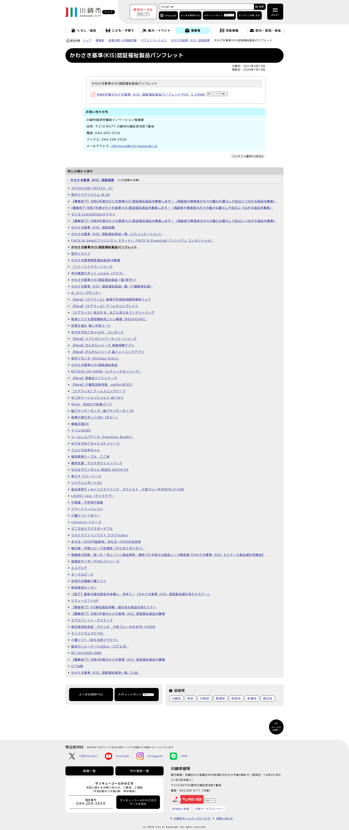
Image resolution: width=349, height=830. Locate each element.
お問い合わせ (224, 818)
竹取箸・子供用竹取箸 (87, 502)
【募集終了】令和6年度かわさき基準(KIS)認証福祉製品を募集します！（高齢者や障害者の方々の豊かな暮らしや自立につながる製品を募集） (174, 201)
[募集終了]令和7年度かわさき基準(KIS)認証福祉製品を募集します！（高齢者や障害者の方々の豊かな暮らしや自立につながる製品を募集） (172, 207)
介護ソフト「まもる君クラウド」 (95, 640)
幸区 (190, 698)
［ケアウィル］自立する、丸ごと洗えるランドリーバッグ (113, 312)
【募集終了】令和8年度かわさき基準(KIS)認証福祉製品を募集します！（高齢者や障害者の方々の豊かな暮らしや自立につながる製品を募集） (174, 221)
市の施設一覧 (139, 770)
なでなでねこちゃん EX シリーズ (95, 443)
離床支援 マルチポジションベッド (97, 463)
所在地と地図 (180, 808)
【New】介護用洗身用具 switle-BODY (102, 384)
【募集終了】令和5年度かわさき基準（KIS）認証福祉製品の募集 (118, 613)
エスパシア (79, 567)
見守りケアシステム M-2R (90, 194)
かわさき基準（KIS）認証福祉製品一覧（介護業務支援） (112, 286)
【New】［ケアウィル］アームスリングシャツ (104, 306)
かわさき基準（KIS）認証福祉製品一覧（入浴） (106, 672)
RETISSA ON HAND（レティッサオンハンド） (106, 371)
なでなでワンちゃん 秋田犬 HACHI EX (100, 469)
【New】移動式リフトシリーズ (94, 378)
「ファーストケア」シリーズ (92, 266)
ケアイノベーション (154, 40)
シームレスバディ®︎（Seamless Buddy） (102, 437)
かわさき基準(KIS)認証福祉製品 (94, 365)
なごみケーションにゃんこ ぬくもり (97, 397)
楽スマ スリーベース (86, 476)
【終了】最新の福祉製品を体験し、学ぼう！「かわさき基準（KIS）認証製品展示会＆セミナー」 (141, 594)
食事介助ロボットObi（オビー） (95, 417)
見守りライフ (81, 253)
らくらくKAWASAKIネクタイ (93, 214)
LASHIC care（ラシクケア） (93, 495)
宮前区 (236, 698)
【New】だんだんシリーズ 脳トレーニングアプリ (107, 351)
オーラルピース (82, 574)
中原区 (205, 698)
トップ (87, 40)
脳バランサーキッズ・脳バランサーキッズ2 (102, 410)
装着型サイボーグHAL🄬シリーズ (95, 561)
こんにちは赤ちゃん (85, 450)
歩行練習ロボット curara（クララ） (98, 273)
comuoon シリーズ (86, 522)
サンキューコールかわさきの (138, 802)
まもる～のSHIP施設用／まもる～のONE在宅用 (106, 541)
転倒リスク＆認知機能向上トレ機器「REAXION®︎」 (109, 319)
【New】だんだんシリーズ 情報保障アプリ (103, 345)
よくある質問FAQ (91, 694)
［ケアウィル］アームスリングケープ (98, 391)
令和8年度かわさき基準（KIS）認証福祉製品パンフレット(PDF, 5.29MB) (162, 94)
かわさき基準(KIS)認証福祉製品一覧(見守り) (103, 279)
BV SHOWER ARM (86, 653)
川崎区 (176, 698)
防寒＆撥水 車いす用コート (91, 325)
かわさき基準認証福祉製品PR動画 (95, 260)
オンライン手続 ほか (249, 15)
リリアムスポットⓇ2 (86, 482)
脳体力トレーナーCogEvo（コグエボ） (100, 646)
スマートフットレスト (87, 509)
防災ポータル (143, 11)
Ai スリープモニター (86, 293)
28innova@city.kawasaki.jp (134, 146)
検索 (261, 6)
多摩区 (252, 698)
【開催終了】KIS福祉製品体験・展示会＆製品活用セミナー (114, 607)
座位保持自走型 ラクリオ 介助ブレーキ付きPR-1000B (113, 626)
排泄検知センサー (84, 587)
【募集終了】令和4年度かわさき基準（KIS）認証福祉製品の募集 (118, 659)
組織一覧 (89, 770)
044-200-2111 (190, 790)
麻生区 (268, 698)
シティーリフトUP (84, 600)
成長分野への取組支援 (123, 40)
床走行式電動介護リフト (89, 581)
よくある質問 (190, 15)
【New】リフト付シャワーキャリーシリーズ (104, 338)
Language (171, 15)
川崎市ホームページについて (192, 818)
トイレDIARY (81, 430)
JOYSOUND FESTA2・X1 (92, 188)
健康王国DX (80, 423)
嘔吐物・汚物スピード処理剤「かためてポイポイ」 (108, 548)
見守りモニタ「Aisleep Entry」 (95, 358)
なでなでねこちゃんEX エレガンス (97, 332)
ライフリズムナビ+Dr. (87, 633)
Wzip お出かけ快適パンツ (91, 404)
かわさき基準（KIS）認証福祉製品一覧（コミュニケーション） (117, 234)
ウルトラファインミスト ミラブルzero (99, 535)
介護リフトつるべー (85, 515)
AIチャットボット (218, 15)
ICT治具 (77, 666)
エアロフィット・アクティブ (92, 620)
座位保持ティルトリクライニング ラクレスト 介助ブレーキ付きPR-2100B (127, 489)
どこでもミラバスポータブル (92, 528)
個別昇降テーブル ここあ (90, 456)
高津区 (220, 698)
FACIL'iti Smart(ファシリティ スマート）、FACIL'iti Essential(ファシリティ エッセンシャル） (142, 240)
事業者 (100, 40)
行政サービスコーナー (209, 808)
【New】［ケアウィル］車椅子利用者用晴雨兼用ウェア (111, 299)
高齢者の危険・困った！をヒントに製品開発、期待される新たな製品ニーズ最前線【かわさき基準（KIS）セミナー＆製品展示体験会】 (168, 554)
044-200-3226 (107, 132)
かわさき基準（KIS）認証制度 (190, 40)
